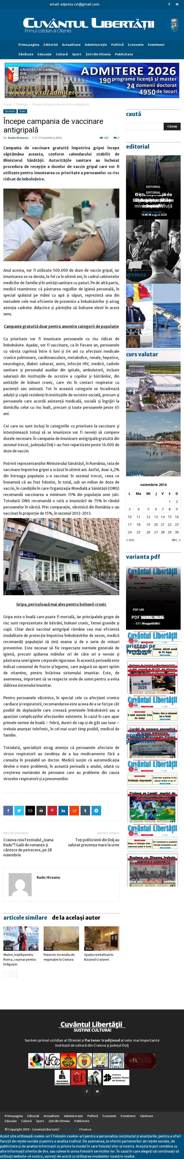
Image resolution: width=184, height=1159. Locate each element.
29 (170, 532)
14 (163, 516)
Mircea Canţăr (152, 212)
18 (138, 524)
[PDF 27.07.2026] (153, 854)
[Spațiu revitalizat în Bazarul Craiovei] (101, 938)
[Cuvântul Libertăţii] (92, 24)
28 (163, 532)
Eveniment (156, 45)
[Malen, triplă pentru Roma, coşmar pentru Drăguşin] (21, 938)
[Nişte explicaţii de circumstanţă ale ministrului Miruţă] (153, 316)
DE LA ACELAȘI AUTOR (76, 918)
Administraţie (96, 45)
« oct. (130, 539)
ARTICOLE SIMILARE (25, 918)
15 (170, 516)
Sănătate (25, 54)
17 (130, 524)
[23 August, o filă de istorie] (153, 251)
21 (163, 524)
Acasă (7, 104)
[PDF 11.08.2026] (153, 662)
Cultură (62, 54)
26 (148, 532)
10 (130, 516)
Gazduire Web (69, 1129)
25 (138, 532)
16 (177, 516)
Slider (22, 111)
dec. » (176, 539)
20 (156, 524)
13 (156, 516)
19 (148, 524)
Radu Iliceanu (18, 137)
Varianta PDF (143, 557)
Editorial (51, 45)
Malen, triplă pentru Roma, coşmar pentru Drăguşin (19, 959)
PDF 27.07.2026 (147, 617)
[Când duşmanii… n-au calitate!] (153, 380)
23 (177, 524)
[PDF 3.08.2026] (153, 726)
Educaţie (45, 54)
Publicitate (124, 54)
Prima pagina (28, 45)
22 (170, 524)
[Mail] (177, 4)
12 (148, 516)
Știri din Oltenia (98, 54)
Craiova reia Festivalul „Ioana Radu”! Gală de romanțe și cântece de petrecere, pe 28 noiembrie (28, 847)
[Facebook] (169, 4)
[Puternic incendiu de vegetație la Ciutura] (61, 938)
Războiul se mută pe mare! (153, 203)
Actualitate (71, 45)
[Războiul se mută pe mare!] (153, 444)
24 (130, 532)
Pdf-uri (138, 609)
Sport (76, 54)
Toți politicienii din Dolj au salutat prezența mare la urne (93, 842)
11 (138, 516)
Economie (136, 45)
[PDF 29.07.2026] (153, 790)
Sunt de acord (146, 1156)
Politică (117, 45)
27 (156, 532)
